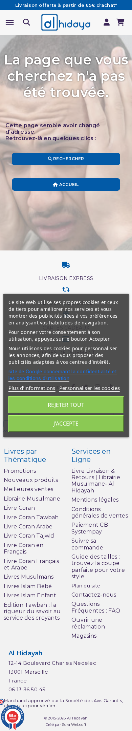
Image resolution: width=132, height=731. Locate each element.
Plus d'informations (32, 388)
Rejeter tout (66, 405)
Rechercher (68, 158)
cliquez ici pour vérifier (30, 705)
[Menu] (10, 23)
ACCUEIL (68, 184)
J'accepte (66, 423)
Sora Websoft (74, 724)
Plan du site (85, 586)
